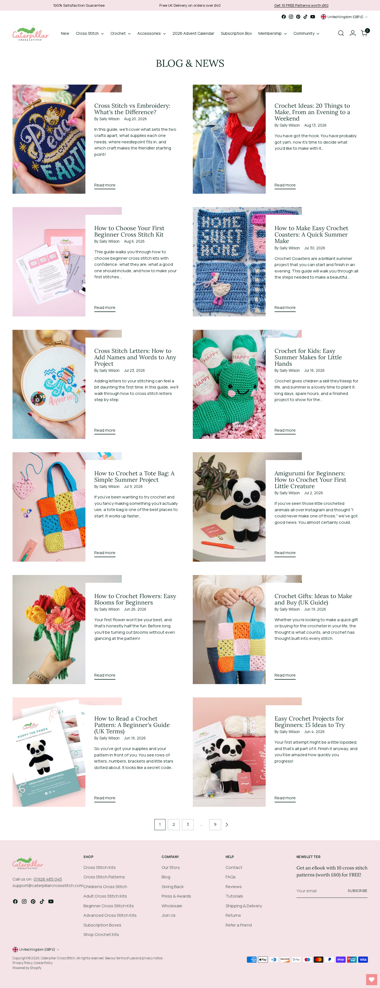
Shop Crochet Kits (101, 934)
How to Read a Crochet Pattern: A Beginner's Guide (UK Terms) (132, 725)
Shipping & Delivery (244, 906)
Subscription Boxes (102, 925)
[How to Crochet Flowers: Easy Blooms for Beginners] (67, 629)
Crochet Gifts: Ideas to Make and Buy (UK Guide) (313, 599)
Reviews (234, 886)
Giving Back (173, 886)
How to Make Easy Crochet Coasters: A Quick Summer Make (311, 234)
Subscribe (357, 891)
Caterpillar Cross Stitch (58, 958)
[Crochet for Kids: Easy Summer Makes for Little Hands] (247, 384)
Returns (233, 915)
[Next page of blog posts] (226, 824)
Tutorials (234, 896)
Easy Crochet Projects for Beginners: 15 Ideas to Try (310, 722)
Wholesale (172, 906)
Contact (234, 867)
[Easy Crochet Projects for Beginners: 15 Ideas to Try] (247, 752)
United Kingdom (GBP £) (345, 17)
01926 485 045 (48, 879)
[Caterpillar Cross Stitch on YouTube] (312, 16)
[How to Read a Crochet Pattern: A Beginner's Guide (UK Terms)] (67, 752)
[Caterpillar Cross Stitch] (31, 33)
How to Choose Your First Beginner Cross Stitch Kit (129, 231)
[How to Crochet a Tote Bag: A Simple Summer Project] (67, 506)
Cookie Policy (43, 963)
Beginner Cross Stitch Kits (108, 906)
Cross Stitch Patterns (104, 877)
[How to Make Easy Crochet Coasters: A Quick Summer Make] (247, 261)
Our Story (171, 867)
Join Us (169, 915)
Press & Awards (176, 896)
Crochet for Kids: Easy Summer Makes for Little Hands (308, 357)
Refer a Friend (239, 925)
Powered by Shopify (27, 968)
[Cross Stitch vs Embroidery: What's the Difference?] (67, 139)
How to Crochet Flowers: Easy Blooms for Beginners (135, 599)
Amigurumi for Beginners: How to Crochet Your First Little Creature (310, 480)
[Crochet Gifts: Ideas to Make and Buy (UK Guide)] (247, 629)
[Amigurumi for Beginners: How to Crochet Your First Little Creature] (247, 506)
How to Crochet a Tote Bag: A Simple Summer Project (134, 476)
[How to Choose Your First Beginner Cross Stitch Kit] (67, 261)
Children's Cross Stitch (105, 886)
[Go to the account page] (352, 33)
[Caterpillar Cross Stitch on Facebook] (283, 16)
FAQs (231, 877)
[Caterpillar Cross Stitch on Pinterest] (298, 16)
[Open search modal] (341, 33)
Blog (166, 877)
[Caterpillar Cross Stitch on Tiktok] (305, 16)
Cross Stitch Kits (99, 867)
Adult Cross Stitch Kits (105, 896)
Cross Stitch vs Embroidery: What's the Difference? (132, 109)
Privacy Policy (22, 963)
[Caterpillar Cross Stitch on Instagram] (290, 16)
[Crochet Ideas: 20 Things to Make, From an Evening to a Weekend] (247, 139)
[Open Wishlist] (371, 979)
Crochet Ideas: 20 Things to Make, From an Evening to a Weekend (312, 112)
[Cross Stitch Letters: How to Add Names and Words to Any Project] (67, 384)
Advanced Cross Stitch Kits (110, 915)
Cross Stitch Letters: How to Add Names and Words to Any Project (135, 357)
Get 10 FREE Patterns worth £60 (301, 5)
